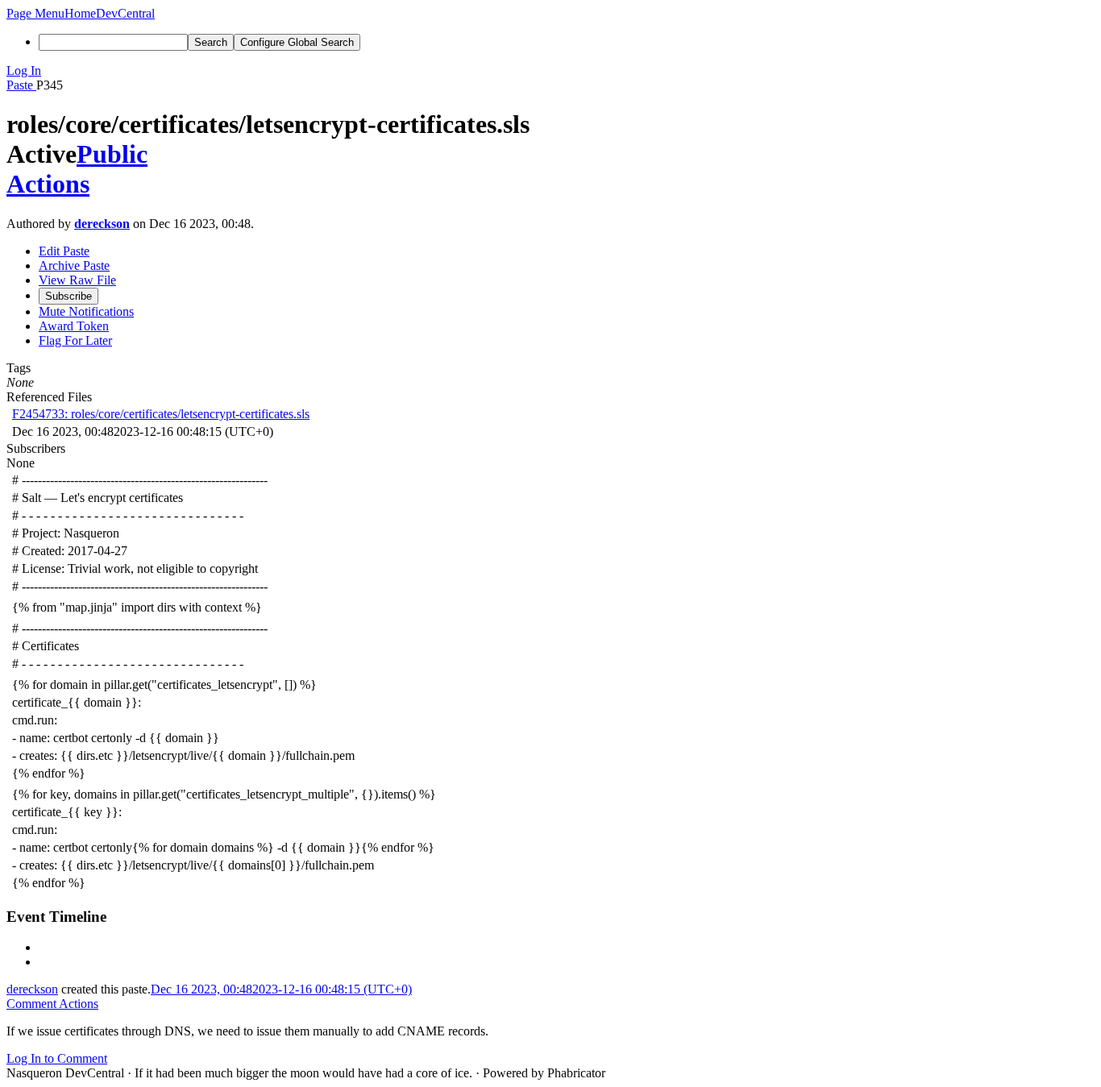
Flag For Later (75, 340)
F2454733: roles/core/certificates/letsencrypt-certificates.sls (161, 414)
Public (112, 153)
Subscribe (68, 296)
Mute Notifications (86, 311)
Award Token (74, 326)
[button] (35, 13)
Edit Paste (64, 251)
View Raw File (77, 280)
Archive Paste (74, 265)
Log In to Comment (56, 1058)
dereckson (102, 223)
